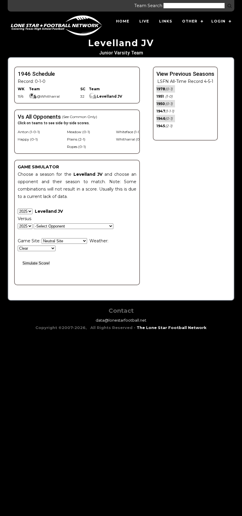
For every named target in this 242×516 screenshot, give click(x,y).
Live (144, 21)
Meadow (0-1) (78, 132)
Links (165, 21)
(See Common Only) (79, 117)
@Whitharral (48, 96)
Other (189, 21)
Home (122, 21)
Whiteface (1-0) (129, 132)
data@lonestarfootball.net (121, 320)
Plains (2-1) (76, 139)
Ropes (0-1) (76, 146)
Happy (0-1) (28, 139)
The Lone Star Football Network (172, 327)
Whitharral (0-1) (129, 139)
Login (218, 21)
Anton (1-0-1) (29, 132)
